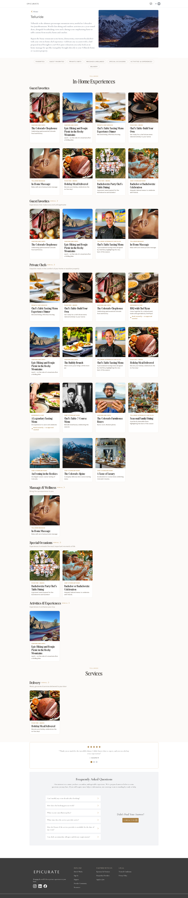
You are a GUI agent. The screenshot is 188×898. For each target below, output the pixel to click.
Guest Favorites (57, 62)
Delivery (94, 67)
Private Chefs (75, 62)
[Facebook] (45, 886)
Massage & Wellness (95, 62)
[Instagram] (35, 886)
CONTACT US (129, 820)
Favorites (40, 62)
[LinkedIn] (40, 886)
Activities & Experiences (141, 62)
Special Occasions (117, 62)
